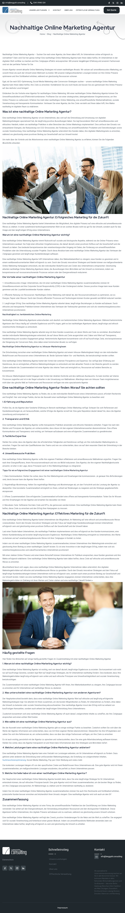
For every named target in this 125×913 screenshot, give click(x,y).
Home (42, 34)
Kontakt (57, 10)
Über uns (68, 10)
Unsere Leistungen (38, 10)
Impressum (62, 907)
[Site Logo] (12, 10)
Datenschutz (8, 860)
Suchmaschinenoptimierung (14, 760)
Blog (49, 34)
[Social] (109, 3)
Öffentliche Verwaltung (88, 10)
